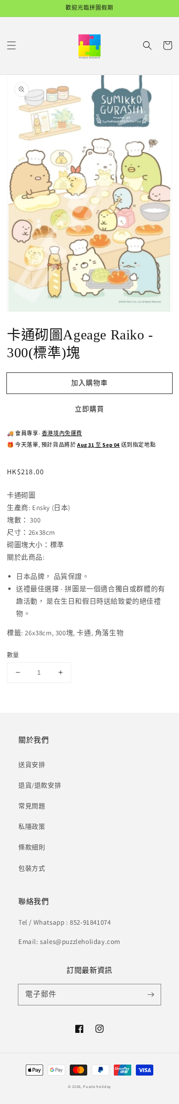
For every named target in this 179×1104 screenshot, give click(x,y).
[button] (11, 45)
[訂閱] (150, 994)
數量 (13, 655)
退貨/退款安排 (39, 785)
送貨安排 (31, 764)
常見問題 (31, 806)
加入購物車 (89, 382)
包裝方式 (31, 868)
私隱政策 (31, 826)
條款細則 (31, 847)
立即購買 (89, 409)
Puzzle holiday (97, 1086)
